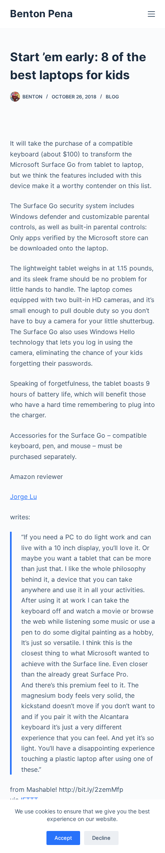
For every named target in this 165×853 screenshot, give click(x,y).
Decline (101, 838)
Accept (63, 838)
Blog (112, 97)
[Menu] (151, 14)
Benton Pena (41, 14)
